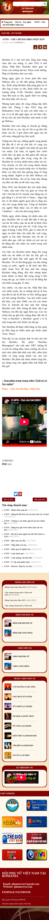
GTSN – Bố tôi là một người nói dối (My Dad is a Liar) (24, 535)
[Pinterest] (20, 494)
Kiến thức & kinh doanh (24, 736)
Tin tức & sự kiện (21, 755)
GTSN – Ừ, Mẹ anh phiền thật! (22, 562)
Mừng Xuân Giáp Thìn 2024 (20, 587)
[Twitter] (16, 494)
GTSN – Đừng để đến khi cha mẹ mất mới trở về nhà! (26, 515)
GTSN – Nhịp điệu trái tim (20, 545)
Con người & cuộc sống (24, 687)
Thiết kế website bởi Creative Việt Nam (16, 904)
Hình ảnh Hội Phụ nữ (22, 623)
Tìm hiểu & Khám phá (23, 745)
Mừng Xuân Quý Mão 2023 (20, 600)
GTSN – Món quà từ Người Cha (22, 549)
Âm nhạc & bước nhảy (23, 716)
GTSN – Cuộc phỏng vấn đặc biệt (23, 558)
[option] (24, 587)
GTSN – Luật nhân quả (19, 554)
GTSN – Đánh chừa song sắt (20, 510)
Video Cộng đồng (21, 666)
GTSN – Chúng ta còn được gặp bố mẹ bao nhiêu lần (24, 522)
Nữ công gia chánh (22, 726)
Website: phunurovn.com (17, 887)
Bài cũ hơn (8, 499)
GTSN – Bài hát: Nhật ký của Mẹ (23, 566)
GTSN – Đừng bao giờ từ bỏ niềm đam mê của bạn (23, 529)
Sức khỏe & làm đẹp (22, 706)
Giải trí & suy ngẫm (22, 697)
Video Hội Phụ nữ (21, 656)
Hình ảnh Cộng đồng (23, 633)
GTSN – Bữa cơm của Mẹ (19, 541)
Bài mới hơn (40, 499)
